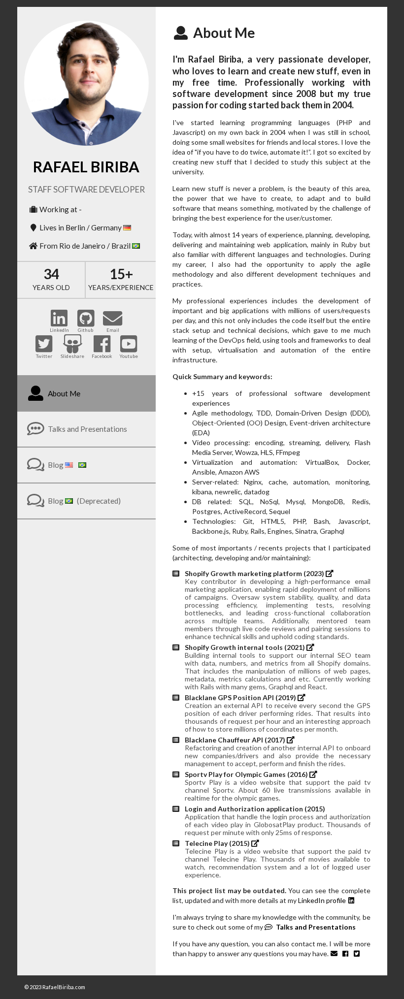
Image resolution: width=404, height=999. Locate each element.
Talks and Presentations (86, 428)
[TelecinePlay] (255, 843)
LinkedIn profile (322, 900)
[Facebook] (346, 953)
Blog (55, 464)
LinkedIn (59, 330)
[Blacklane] (302, 697)
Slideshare (72, 355)
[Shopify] (331, 573)
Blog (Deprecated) (83, 500)
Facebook (102, 355)
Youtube (128, 355)
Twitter (44, 355)
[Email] (335, 953)
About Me (63, 393)
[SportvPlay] (314, 774)
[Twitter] (358, 953)
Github (85, 330)
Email (112, 330)
